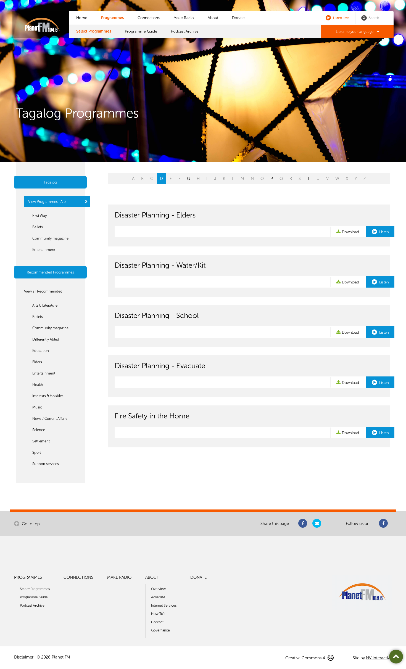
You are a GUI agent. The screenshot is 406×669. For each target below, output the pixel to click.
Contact (157, 622)
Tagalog (50, 182)
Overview (158, 589)
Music (37, 407)
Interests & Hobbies (48, 396)
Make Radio (183, 17)
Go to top (30, 523)
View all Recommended (43, 291)
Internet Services (163, 605)
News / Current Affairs (49, 418)
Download (350, 232)
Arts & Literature (44, 305)
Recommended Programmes (50, 272)
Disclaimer (23, 657)
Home (81, 17)
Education (40, 351)
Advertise (158, 597)
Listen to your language (355, 32)
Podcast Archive (185, 31)
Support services (45, 464)
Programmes (112, 17)
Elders (37, 362)
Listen (383, 232)
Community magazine (50, 238)
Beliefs (37, 227)
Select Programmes (93, 31)
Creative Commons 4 (305, 657)
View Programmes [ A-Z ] (48, 202)
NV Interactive (379, 657)
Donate (238, 17)
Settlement (41, 441)
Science (38, 430)
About (213, 17)
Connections (149, 17)
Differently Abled (45, 339)
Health (37, 385)
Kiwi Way (39, 216)
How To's (158, 614)
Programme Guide (141, 31)
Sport (36, 452)
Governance (160, 630)
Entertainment (43, 250)
